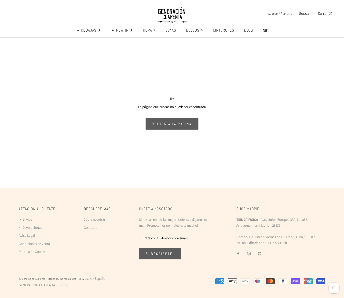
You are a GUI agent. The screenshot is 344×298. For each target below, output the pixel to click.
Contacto (90, 227)
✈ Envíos (25, 219)
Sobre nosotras (95, 219)
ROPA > (149, 30)
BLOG (248, 30)
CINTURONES (223, 30)
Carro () (325, 13)
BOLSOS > (194, 30)
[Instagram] (249, 253)
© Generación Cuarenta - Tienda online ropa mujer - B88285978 (55, 279)
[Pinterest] (259, 253)
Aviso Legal (27, 235)
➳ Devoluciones (30, 227)
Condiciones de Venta (34, 243)
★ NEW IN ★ (122, 30)
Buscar (305, 13)
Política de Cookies (32, 251)
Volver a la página (172, 124)
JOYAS (171, 30)
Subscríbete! (160, 253)
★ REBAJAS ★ (88, 30)
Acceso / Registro (280, 13)
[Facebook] (238, 253)
